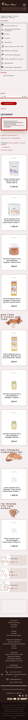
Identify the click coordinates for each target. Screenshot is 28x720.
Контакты (14, 626)
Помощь (14, 631)
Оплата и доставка (14, 622)
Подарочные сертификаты (14, 639)
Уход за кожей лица (14, 641)
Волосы (14, 646)
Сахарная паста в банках (9, 135)
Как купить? (14, 620)
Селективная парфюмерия (14, 667)
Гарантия (14, 633)
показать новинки (6, 150)
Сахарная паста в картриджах (10, 138)
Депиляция (14, 652)
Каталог (4, 21)
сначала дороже (14, 143)
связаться (20, 125)
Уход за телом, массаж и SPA (14, 654)
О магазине (14, 624)
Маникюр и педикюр (14, 656)
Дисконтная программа (14, 635)
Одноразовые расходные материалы (14, 644)
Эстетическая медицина (14, 658)
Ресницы (14, 648)
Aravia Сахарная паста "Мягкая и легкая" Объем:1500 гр (12, 180)
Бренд (3, 72)
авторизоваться (9, 125)
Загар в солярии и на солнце (14, 660)
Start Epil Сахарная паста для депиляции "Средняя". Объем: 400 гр (12, 260)
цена (3, 93)
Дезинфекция (14, 665)
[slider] (0, 98)
